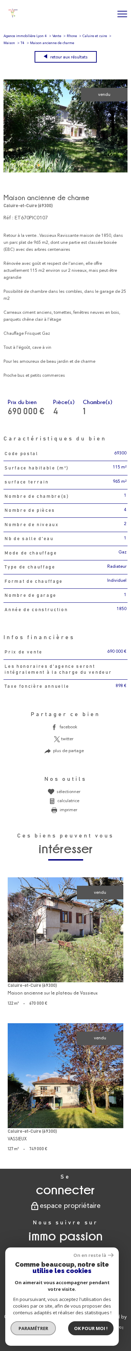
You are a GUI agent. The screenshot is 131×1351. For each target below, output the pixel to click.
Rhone (72, 36)
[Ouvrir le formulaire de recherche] (104, 14)
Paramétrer (33, 1328)
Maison (9, 43)
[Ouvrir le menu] (122, 14)
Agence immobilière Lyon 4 (25, 36)
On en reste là (89, 1255)
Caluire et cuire (94, 36)
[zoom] (65, 171)
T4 (22, 43)
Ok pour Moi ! (91, 1328)
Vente (56, 36)
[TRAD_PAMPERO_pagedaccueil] (13, 16)
